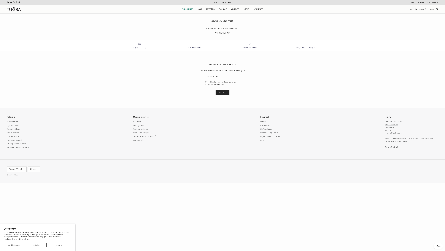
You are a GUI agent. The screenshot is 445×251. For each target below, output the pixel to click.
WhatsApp (389, 127)
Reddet (59, 245)
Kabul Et (36, 245)
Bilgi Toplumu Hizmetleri (270, 136)
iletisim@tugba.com (393, 133)
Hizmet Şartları (13, 136)
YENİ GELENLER (187, 9)
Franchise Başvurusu (269, 133)
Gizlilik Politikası (24, 239)
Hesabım (137, 122)
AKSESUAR (235, 9)
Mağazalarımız (266, 129)
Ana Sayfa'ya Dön (222, 33)
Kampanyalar (139, 140)
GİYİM (199, 9)
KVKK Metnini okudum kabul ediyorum (222, 82)
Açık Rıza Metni (13, 125)
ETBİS (262, 140)
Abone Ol (222, 92)
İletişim (413, 2)
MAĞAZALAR (258, 9)
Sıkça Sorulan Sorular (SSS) (144, 136)
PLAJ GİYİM (223, 9)
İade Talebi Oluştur (141, 133)
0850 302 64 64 (391, 124)
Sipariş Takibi (138, 125)
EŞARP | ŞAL (210, 9)
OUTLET (246, 9)
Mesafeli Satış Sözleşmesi (18, 147)
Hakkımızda (265, 125)
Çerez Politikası (13, 129)
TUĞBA (15, 175)
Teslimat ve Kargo (140, 129)
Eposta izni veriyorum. (216, 84)
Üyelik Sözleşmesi (14, 140)
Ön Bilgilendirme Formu (16, 143)
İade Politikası (12, 122)
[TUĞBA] (14, 9)
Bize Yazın (389, 130)
